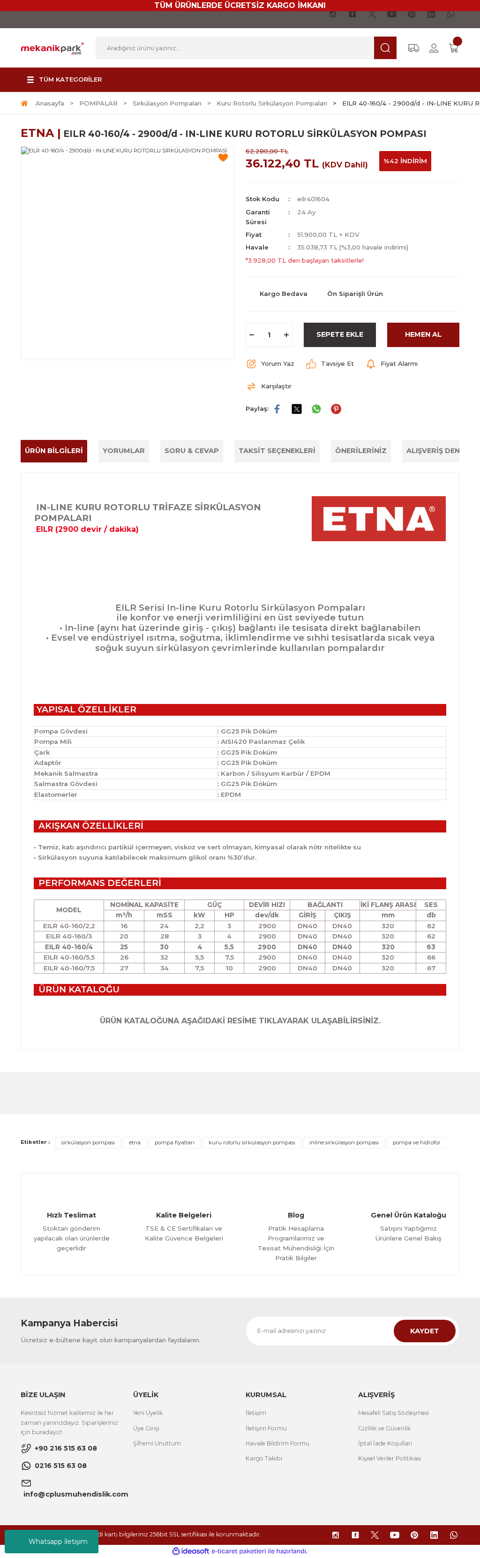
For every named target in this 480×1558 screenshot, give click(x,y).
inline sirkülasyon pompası (344, 1142)
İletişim (256, 1412)
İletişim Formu (266, 1428)
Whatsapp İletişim (58, 1541)
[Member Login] (434, 48)
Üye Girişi (146, 1428)
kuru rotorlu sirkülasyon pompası (252, 1142)
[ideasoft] (191, 1551)
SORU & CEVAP (192, 450)
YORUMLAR (124, 450)
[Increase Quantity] (286, 335)
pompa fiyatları (175, 1142)
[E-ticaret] (238, 1551)
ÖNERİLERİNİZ (361, 450)
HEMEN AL (423, 334)
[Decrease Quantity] (251, 335)
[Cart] (453, 48)
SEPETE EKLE (339, 334)
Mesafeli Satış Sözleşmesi (393, 1412)
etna (135, 1142)
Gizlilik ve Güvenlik (384, 1428)
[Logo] (52, 47)
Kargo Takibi (264, 1458)
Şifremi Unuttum (157, 1443)
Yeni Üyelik (148, 1412)
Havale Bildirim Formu (277, 1443)
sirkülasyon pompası (88, 1142)
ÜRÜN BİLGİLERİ (54, 450)
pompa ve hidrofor (417, 1142)
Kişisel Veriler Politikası (389, 1458)
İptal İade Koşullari (385, 1443)
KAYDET (424, 1331)
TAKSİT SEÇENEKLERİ (277, 450)
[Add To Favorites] (223, 157)
